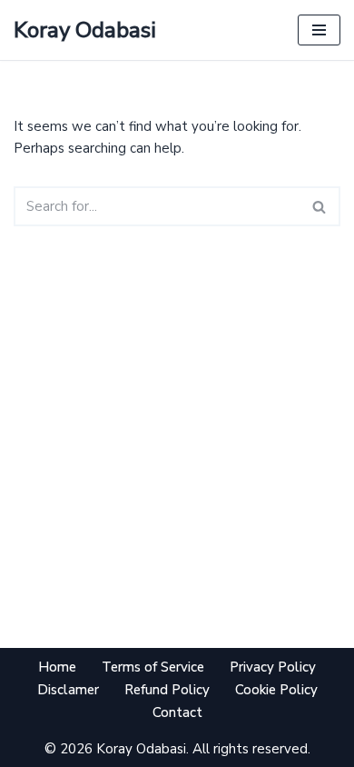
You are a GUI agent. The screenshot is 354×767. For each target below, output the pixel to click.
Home (57, 667)
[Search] (320, 206)
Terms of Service (153, 667)
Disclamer (68, 690)
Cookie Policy (276, 690)
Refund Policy (167, 690)
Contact (177, 712)
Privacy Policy (273, 667)
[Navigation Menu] (319, 30)
